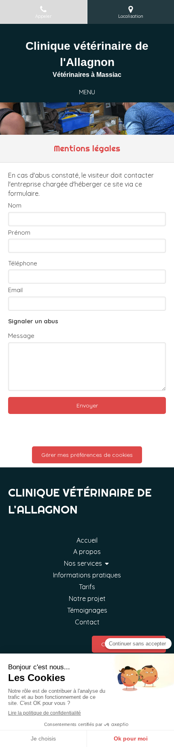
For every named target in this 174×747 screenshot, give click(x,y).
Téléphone (22, 263)
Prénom (19, 232)
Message (21, 336)
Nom (14, 205)
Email (15, 290)
